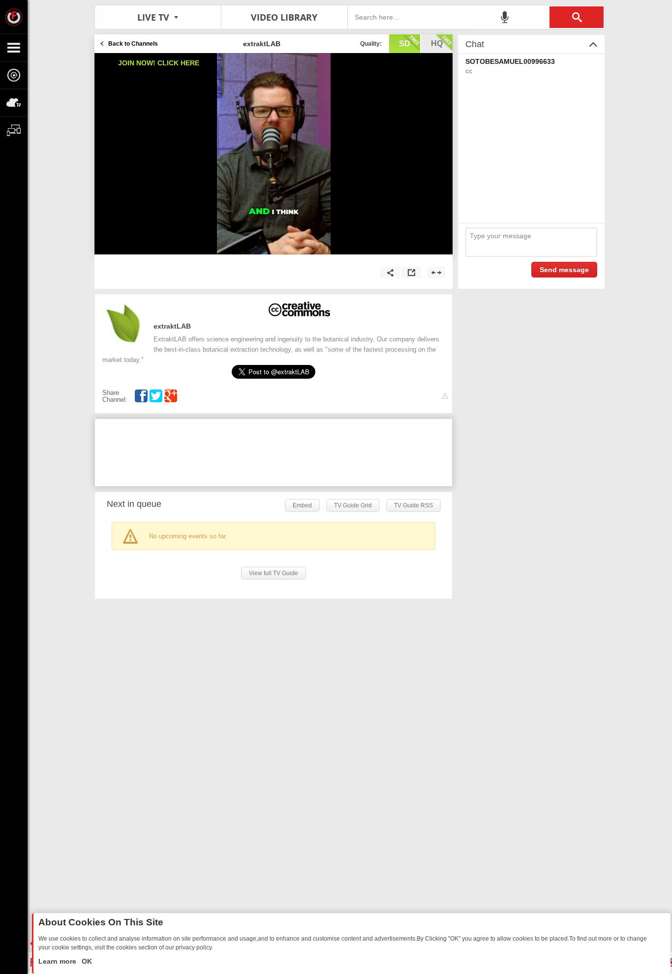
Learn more (58, 961)
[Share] (390, 272)
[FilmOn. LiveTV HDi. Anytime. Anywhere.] (14, 16)
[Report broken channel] (445, 396)
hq (437, 43)
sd (404, 43)
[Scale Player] (436, 272)
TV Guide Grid (353, 505)
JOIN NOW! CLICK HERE (158, 63)
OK (86, 961)
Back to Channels (133, 43)
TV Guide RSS (413, 505)
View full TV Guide (273, 573)
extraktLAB (172, 326)
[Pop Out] (411, 272)
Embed (302, 505)
